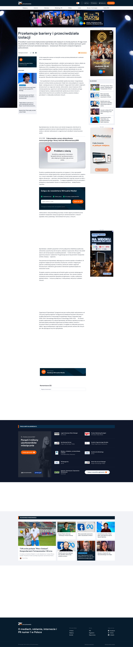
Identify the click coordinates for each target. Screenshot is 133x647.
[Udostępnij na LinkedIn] (35, 52)
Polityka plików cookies (110, 644)
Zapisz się (76, 201)
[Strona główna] (24, 3)
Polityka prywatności (89, 644)
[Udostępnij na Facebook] (34, 52)
